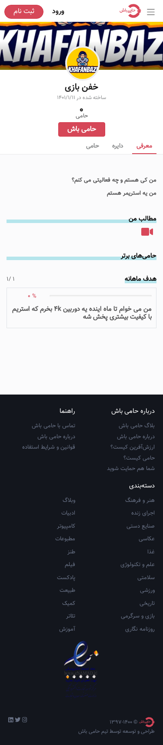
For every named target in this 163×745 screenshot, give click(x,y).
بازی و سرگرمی (138, 616)
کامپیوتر (66, 526)
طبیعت (67, 590)
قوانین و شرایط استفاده (48, 447)
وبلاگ (69, 500)
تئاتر (70, 616)
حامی (92, 146)
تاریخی (147, 603)
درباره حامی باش (136, 437)
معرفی (144, 146)
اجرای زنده (143, 513)
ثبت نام (23, 11)
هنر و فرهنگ (140, 500)
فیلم (70, 564)
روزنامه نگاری (140, 629)
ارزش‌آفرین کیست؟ (132, 447)
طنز (71, 552)
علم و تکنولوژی (137, 564)
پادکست (66, 577)
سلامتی (146, 577)
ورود (58, 11)
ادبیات (68, 513)
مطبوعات (65, 539)
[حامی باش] (133, 11)
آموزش (67, 629)
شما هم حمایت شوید (131, 468)
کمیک (68, 603)
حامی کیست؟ (139, 458)
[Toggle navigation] (151, 12)
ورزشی (147, 590)
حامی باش (81, 129)
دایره (117, 146)
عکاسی (147, 539)
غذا (151, 552)
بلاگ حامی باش (137, 426)
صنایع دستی (140, 526)
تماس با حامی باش (53, 426)
